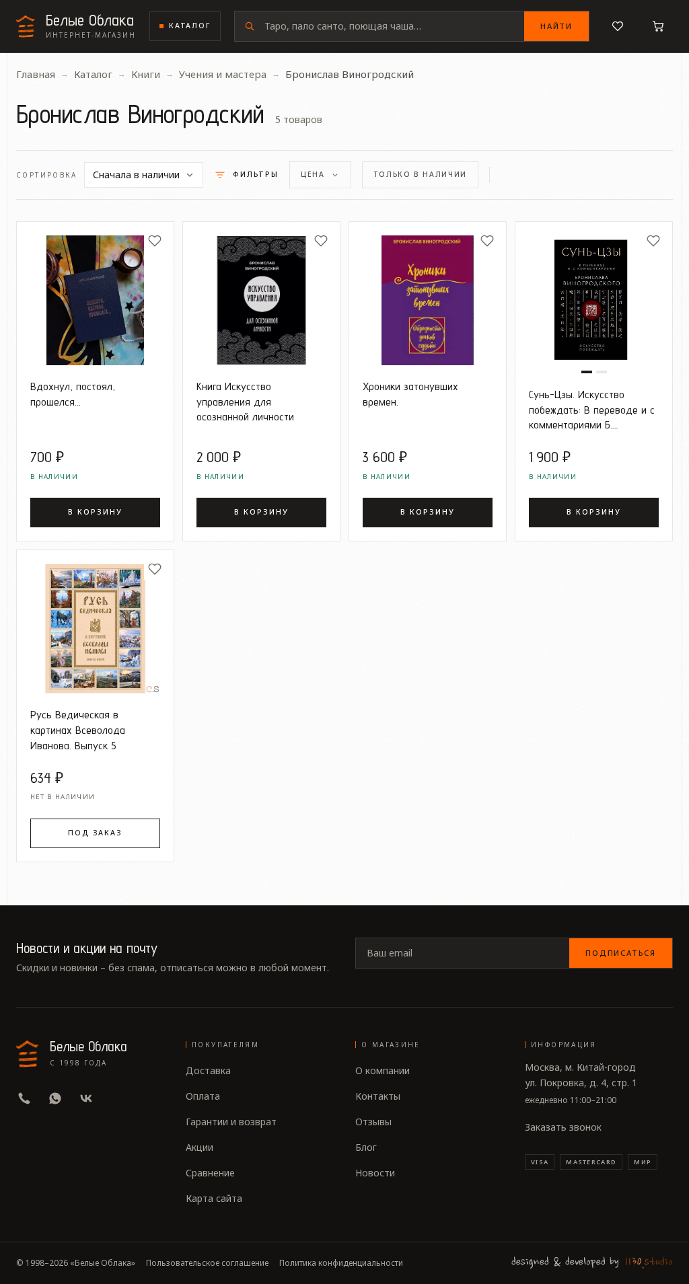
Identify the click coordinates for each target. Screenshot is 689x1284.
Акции (199, 1147)
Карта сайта (214, 1198)
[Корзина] (658, 26)
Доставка (208, 1070)
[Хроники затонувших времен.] (428, 300)
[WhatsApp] (55, 1098)
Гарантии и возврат (231, 1121)
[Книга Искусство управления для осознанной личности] (261, 300)
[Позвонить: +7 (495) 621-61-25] (24, 1098)
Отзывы (373, 1121)
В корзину (95, 512)
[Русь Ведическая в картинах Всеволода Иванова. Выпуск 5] (95, 628)
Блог (366, 1147)
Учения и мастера (222, 74)
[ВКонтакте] (86, 1098)
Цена (313, 174)
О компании (382, 1070)
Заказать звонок (563, 1127)
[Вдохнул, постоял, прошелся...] (95, 300)
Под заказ (95, 832)
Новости (375, 1172)
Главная (35, 74)
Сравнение (210, 1172)
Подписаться (620, 953)
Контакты (377, 1096)
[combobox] (394, 26)
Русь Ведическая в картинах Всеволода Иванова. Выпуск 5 (77, 730)
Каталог (190, 25)
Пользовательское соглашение (207, 1263)
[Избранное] (617, 26)
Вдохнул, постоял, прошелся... (72, 393)
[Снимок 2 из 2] (601, 372)
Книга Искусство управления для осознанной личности (245, 401)
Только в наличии (420, 174)
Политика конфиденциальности (341, 1263)
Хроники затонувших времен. (410, 393)
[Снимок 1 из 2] (586, 372)
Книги (145, 74)
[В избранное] (155, 241)
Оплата (203, 1096)
